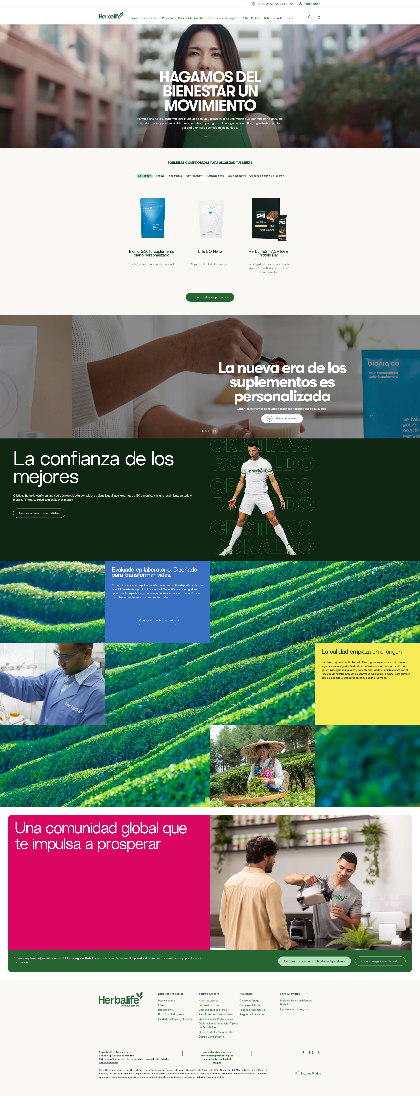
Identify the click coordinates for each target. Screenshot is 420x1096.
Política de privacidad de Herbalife (116, 1055)
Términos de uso (124, 1052)
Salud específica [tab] (236, 175)
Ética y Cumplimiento (211, 1036)
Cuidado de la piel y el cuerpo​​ (175, 1019)
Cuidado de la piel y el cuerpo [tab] (266, 175)
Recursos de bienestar (191, 18)
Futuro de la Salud (209, 1005)
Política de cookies (108, 1062)
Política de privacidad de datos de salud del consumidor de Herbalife (134, 1059)
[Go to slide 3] (208, 431)
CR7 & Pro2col (251, 18)
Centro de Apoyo (249, 1000)
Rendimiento (165, 1009)
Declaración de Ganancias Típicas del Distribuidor (218, 1025)
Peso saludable (166, 1000)
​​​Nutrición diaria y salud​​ (171, 1014)
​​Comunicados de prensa (213, 1009)
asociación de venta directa (157, 1070)
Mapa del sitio (106, 1052)
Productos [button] (168, 18)
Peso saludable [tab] (194, 175)
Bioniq (290, 18)
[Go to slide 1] (202, 431)
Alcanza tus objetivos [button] (144, 18)
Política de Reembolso (252, 1009)
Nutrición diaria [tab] (215, 175)
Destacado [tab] (144, 175)
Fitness (162, 1005)
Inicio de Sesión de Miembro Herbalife (296, 1002)
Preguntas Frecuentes (252, 1014)
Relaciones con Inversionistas (216, 1014)
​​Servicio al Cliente (250, 1005)
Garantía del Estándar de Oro (216, 1032)
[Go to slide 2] (206, 431)
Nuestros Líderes (208, 1000)
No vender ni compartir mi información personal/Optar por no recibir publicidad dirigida (217, 1057)
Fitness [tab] (160, 175)
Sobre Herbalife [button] (273, 18)
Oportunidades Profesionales (216, 1019)
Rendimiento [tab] (175, 175)
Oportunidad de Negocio (223, 18)
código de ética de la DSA (204, 1070)
